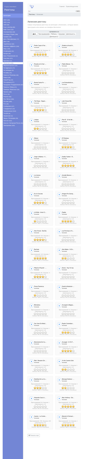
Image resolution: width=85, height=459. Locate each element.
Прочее (7, 92)
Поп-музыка (8, 82)
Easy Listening (9, 27)
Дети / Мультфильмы (11, 39)
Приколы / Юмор (10, 87)
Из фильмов (8, 51)
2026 (6, 24)
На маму (7, 72)
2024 (6, 20)
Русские (7, 101)
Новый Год (8, 80)
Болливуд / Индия (10, 34)
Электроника (9, 125)
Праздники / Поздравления (13, 84)
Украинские (8, 116)
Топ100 (6, 113)
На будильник (9, 68)
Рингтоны (9, 10)
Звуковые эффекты (11, 46)
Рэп (6, 104)
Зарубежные (8, 44)
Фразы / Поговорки (10, 118)
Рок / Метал (8, 99)
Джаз (6, 41)
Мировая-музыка (10, 65)
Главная (62, 6)
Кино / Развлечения (10, 56)
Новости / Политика (10, 75)
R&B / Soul (8, 29)
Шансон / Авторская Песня (13, 123)
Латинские (8, 63)
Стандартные (9, 108)
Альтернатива (9, 32)
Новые (7, 77)
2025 (6, 22)
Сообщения (8, 106)
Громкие (7, 36)
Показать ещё (34, 435)
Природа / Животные (11, 89)
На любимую (8, 70)
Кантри (7, 53)
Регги (6, 94)
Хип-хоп (7, 120)
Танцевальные (9, 111)
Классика (8, 58)
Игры (6, 48)
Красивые (7, 60)
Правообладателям (72, 6)
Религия (7, 96)
